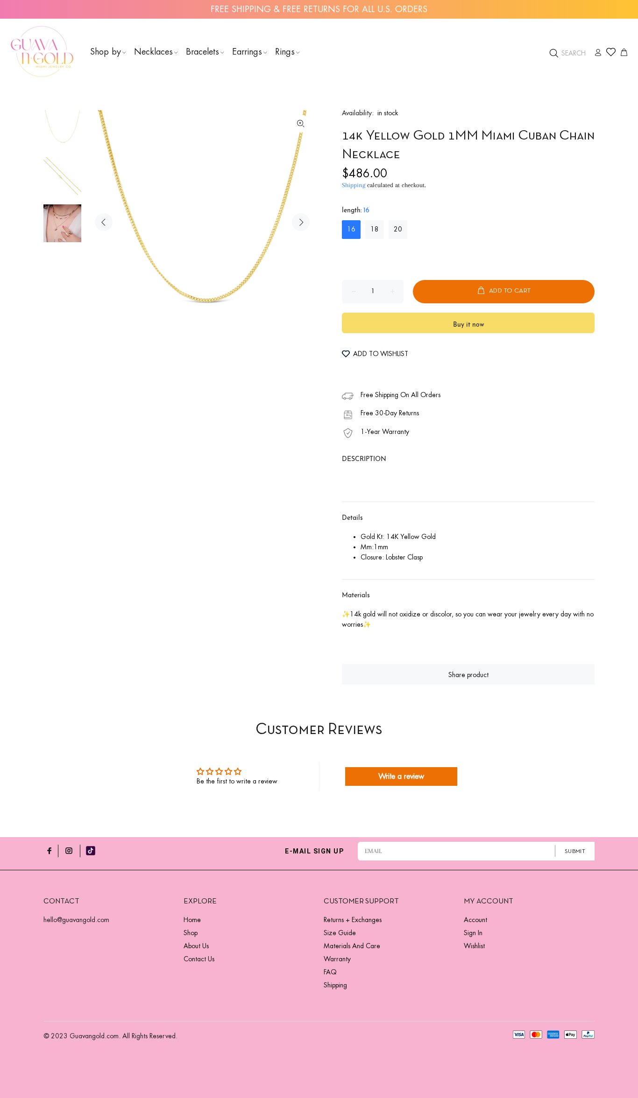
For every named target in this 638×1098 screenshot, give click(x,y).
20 (398, 229)
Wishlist (474, 946)
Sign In (473, 933)
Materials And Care (352, 946)
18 (374, 229)
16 (351, 229)
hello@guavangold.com (76, 919)
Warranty (337, 959)
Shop (191, 933)
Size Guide (340, 933)
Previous (104, 222)
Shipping (353, 185)
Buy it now (468, 325)
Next (301, 222)
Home (192, 919)
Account (475, 919)
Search (573, 53)
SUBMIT (575, 851)
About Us (196, 946)
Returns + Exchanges (353, 919)
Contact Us (199, 959)
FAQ (330, 972)
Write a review (401, 776)
